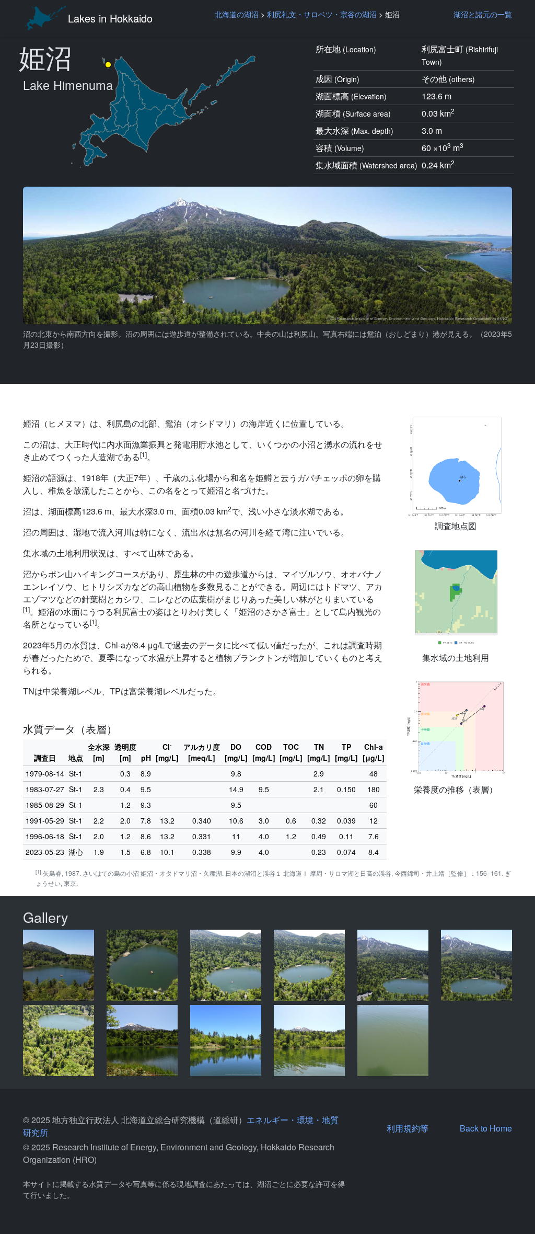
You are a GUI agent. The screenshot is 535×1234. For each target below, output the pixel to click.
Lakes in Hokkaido (110, 18)
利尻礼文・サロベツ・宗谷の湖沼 (322, 14)
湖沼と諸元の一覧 (482, 14)
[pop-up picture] (58, 965)
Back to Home (486, 1128)
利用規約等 (407, 1128)
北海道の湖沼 (237, 14)
